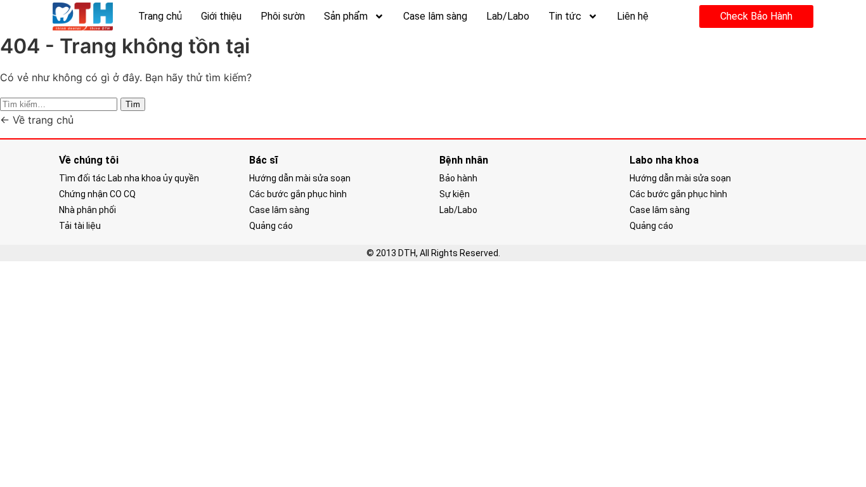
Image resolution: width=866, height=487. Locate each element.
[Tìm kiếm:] (60, 103)
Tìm (133, 104)
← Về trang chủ (37, 120)
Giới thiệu (221, 16)
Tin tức (564, 16)
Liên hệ (633, 16)
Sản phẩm (346, 16)
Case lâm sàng (435, 16)
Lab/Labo (507, 16)
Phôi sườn (283, 16)
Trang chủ (160, 16)
